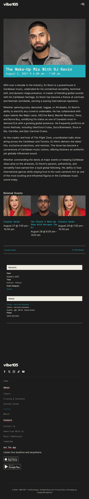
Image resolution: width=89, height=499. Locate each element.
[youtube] (23, 372)
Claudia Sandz (11, 221)
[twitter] (9, 372)
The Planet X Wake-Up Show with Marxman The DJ (44, 224)
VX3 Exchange (33, 490)
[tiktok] (18, 372)
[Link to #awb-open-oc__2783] (82, 4)
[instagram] (14, 372)
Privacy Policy (60, 490)
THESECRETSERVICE (44, 492)
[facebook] (4, 372)
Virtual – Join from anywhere (18, 304)
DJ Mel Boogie (78, 250)
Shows (9, 289)
